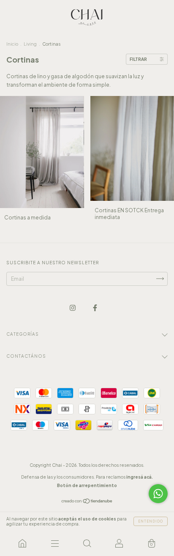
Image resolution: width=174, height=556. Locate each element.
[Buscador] (87, 543)
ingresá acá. (139, 476)
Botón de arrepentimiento (87, 485)
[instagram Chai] (73, 307)
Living (30, 44)
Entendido (150, 521)
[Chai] (22, 543)
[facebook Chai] (95, 307)
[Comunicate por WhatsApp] (158, 493)
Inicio (12, 44)
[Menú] (54, 543)
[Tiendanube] (87, 501)
